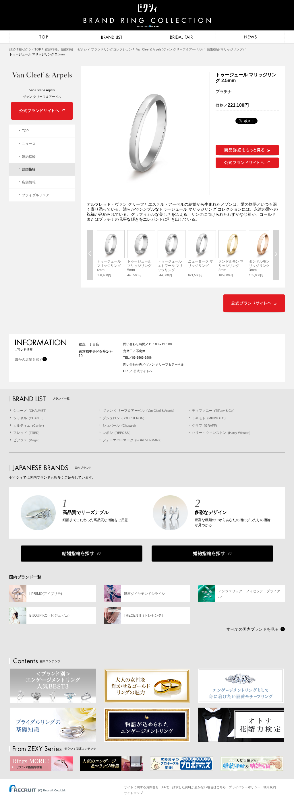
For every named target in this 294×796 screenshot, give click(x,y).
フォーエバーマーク (132, 440)
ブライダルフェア (35, 195)
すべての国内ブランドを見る (253, 629)
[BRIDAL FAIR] (181, 37)
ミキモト (209, 418)
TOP (25, 131)
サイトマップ (133, 793)
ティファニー (213, 411)
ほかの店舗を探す (28, 360)
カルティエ (28, 426)
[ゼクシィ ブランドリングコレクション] (147, 16)
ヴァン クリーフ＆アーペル (138, 411)
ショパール (119, 426)
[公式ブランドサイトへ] (247, 167)
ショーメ (30, 411)
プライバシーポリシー (244, 787)
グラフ (204, 426)
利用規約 (269, 787)
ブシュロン (123, 418)
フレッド (26, 433)
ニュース (29, 144)
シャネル (28, 418)
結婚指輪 (29, 169)
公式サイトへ (142, 371)
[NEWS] (250, 37)
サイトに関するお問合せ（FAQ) (146, 787)
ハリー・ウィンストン (221, 433)
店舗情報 (29, 182)
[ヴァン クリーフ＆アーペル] (42, 76)
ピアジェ (26, 440)
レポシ (116, 433)
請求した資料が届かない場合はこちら (199, 787)
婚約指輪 (29, 157)
